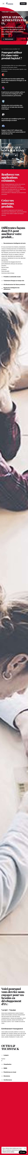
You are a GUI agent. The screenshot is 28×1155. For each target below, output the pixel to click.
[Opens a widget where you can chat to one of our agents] (23, 1152)
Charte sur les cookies (8, 1152)
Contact (23, 3)
